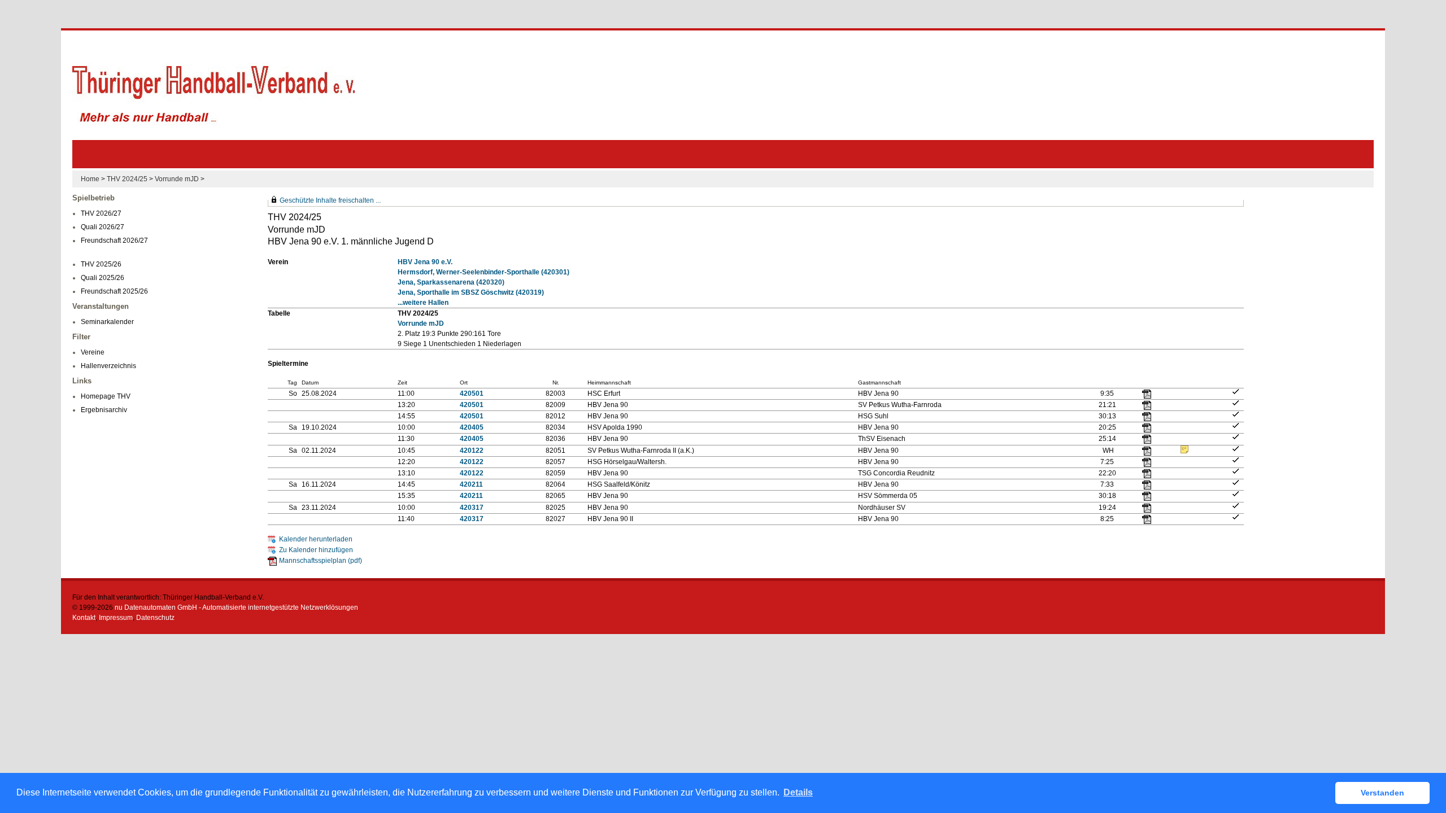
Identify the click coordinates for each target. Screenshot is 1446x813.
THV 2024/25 (127, 179)
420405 (472, 427)
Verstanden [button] (1382, 792)
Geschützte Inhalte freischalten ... (330, 200)
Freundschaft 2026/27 (114, 240)
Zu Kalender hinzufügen (316, 550)
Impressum (116, 618)
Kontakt (83, 618)
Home (90, 179)
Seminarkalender (107, 322)
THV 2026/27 (101, 213)
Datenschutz (155, 618)
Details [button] (798, 792)
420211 (471, 484)
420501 (472, 393)
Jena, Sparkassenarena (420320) (451, 282)
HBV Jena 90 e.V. (425, 262)
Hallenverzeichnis (108, 366)
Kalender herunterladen (315, 539)
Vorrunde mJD (177, 179)
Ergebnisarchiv (104, 410)
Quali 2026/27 (102, 227)
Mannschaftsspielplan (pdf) (320, 561)
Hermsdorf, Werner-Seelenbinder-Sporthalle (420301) (483, 272)
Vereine (92, 352)
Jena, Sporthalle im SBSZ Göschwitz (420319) (471, 292)
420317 (472, 508)
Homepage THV (105, 396)
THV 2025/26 (101, 264)
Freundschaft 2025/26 (114, 291)
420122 (472, 450)
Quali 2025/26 (102, 278)
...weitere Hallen (423, 303)
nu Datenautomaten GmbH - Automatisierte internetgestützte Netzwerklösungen (236, 607)
